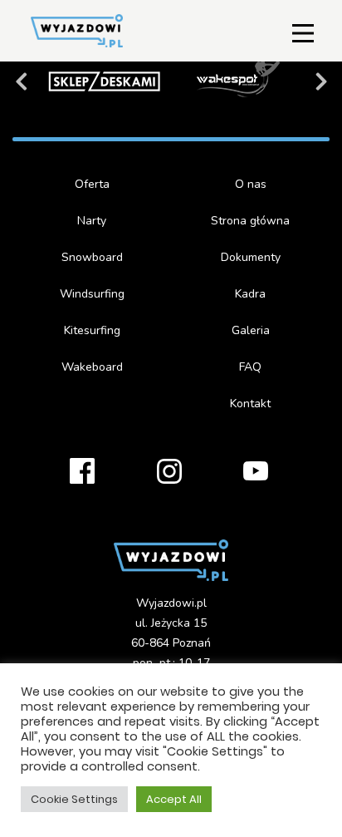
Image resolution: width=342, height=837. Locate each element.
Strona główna (250, 221)
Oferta (92, 184)
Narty (91, 221)
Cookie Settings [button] (74, 799)
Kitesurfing (92, 330)
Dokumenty (251, 257)
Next (321, 85)
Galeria (251, 330)
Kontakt (250, 403)
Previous (20, 85)
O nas (250, 184)
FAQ (250, 367)
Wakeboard (92, 367)
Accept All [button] (174, 799)
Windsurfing (92, 294)
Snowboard (92, 257)
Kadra (250, 294)
